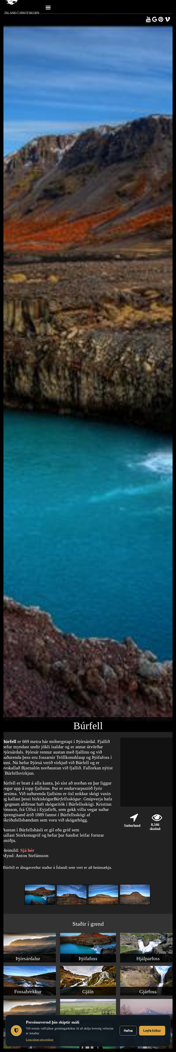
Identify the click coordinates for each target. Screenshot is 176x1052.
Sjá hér (27, 850)
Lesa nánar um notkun (39, 1039)
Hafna (128, 1030)
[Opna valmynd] (48, 7)
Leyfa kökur (152, 1030)
